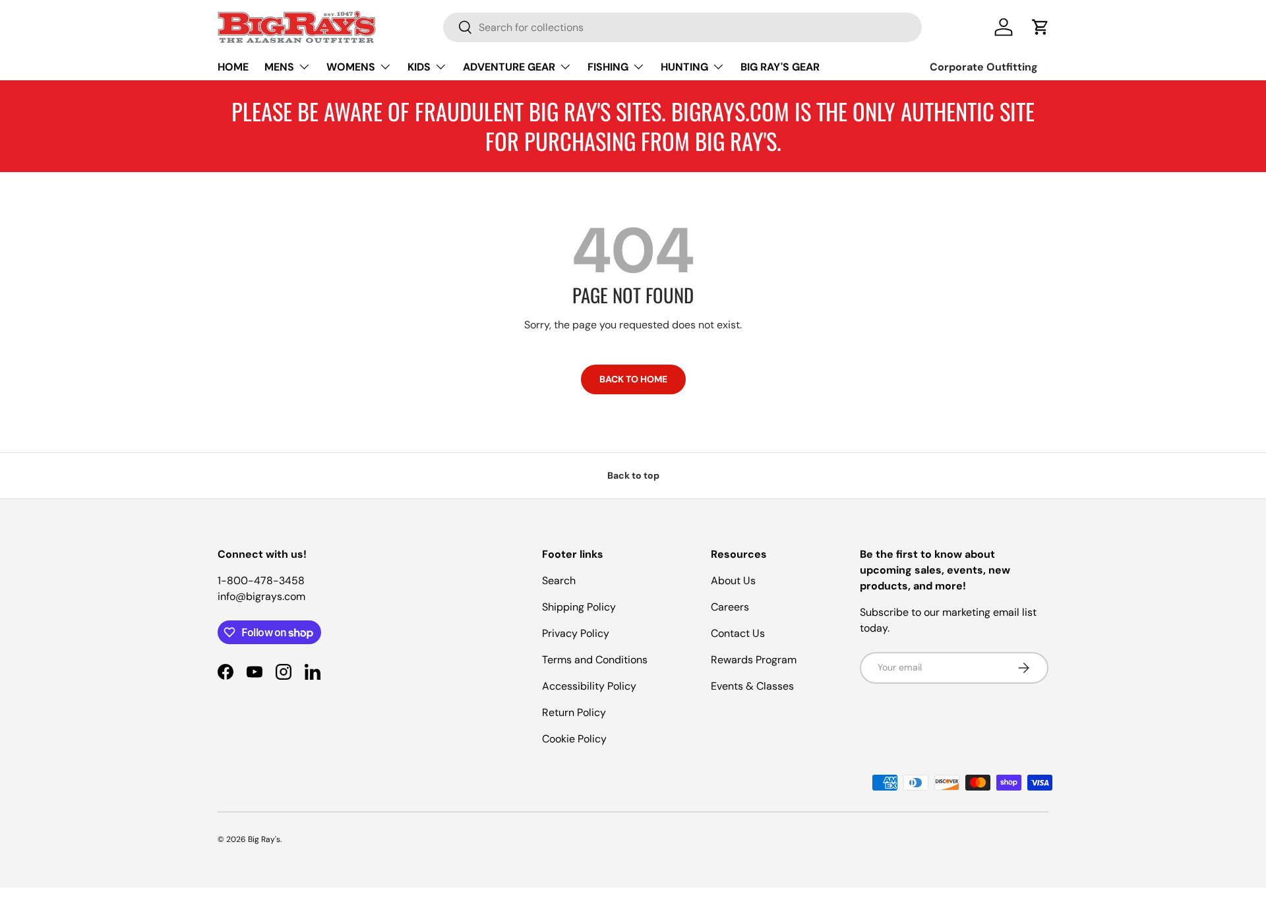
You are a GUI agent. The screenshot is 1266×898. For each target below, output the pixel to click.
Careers (730, 607)
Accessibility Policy (589, 686)
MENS (279, 67)
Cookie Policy (574, 739)
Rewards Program (754, 660)
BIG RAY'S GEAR (780, 67)
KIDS (419, 67)
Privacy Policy (575, 633)
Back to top (633, 475)
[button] (1040, 27)
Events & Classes (752, 686)
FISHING (608, 67)
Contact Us (738, 633)
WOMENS (350, 67)
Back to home (633, 379)
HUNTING (684, 67)
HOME (233, 67)
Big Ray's (264, 839)
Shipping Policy (579, 607)
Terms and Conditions (595, 660)
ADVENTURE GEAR (509, 67)
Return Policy (574, 712)
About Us (733, 580)
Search (559, 580)
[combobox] (682, 27)
